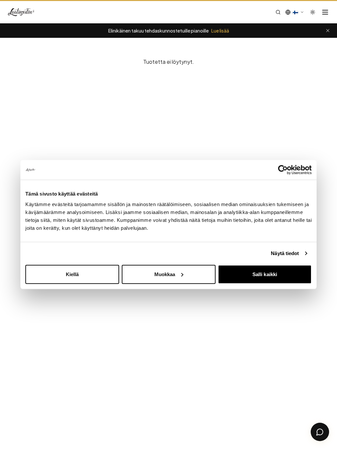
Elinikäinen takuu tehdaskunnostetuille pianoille (168, 31)
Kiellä (72, 274)
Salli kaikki (264, 274)
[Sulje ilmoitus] (328, 31)
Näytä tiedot (285, 253)
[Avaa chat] (320, 432)
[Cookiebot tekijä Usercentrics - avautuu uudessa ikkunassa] (283, 170)
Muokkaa (164, 274)
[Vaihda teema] (313, 12)
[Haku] (278, 12)
